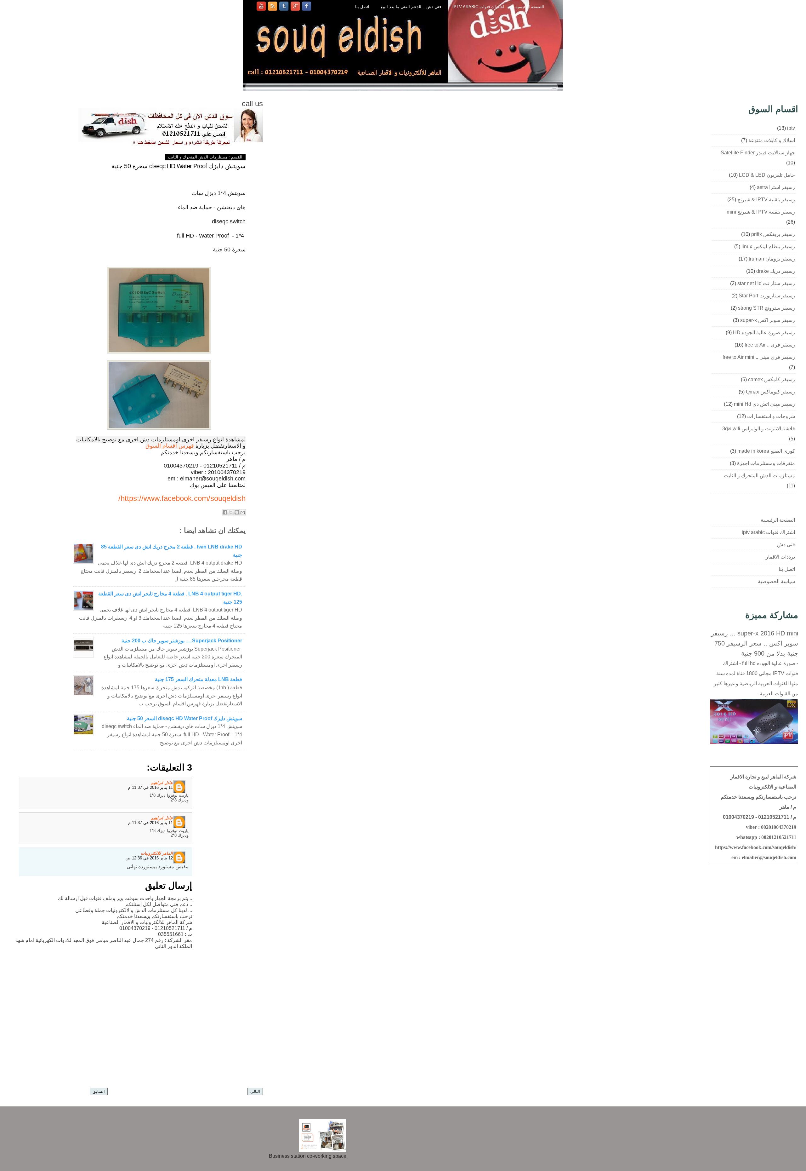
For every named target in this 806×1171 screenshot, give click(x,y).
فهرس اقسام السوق (169, 446)
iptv (791, 128)
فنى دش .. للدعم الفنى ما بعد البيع (411, 6)
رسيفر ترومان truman (772, 258)
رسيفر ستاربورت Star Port (767, 295)
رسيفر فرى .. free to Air (770, 344)
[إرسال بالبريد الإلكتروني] (243, 512)
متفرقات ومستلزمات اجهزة (766, 463)
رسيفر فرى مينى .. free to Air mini (759, 357)
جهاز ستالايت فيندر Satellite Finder (758, 152)
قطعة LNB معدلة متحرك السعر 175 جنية (198, 679)
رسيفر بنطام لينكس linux (768, 246)
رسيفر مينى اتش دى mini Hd (764, 404)
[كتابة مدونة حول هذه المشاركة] (237, 512)
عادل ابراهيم (162, 782)
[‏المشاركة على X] (231, 512)
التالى (255, 1091)
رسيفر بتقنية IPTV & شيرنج (766, 199)
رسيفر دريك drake (775, 271)
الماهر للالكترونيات (157, 853)
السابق (99, 1091)
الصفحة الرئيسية (529, 6)
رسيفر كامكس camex (771, 379)
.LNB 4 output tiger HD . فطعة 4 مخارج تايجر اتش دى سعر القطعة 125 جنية (170, 598)
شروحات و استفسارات (771, 416)
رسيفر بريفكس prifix (773, 234)
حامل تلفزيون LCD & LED (767, 175)
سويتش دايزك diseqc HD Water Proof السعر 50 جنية (184, 718)
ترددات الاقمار (780, 557)
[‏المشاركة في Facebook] (225, 512)
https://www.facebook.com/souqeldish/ (182, 498)
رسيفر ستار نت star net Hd (766, 283)
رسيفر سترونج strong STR (766, 308)
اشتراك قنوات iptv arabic (478, 6)
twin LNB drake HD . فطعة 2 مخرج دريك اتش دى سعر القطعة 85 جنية (171, 551)
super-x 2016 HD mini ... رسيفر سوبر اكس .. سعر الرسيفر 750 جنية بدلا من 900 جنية (754, 643)
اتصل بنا (362, 6)
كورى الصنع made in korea (766, 451)
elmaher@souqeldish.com (769, 857)
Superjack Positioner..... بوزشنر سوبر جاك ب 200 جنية (182, 640)
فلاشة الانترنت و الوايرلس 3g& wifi (758, 428)
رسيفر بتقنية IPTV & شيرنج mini (761, 212)
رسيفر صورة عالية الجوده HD (764, 332)
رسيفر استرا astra (776, 187)
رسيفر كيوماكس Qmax (770, 391)
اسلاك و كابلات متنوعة (771, 140)
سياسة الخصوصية (776, 581)
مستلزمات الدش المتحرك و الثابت (197, 157)
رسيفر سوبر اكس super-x (767, 320)
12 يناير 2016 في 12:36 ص (149, 858)
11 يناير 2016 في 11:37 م (150, 787)
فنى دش (786, 544)
